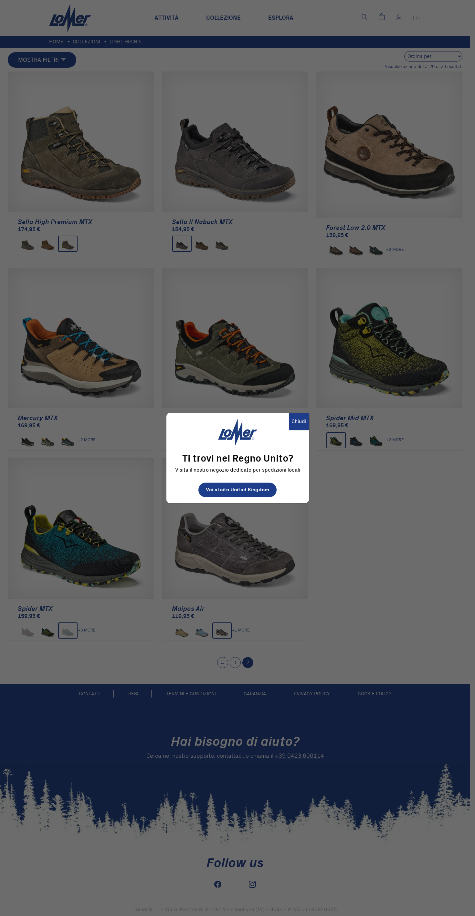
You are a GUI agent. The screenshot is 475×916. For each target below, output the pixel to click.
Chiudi (298, 421)
